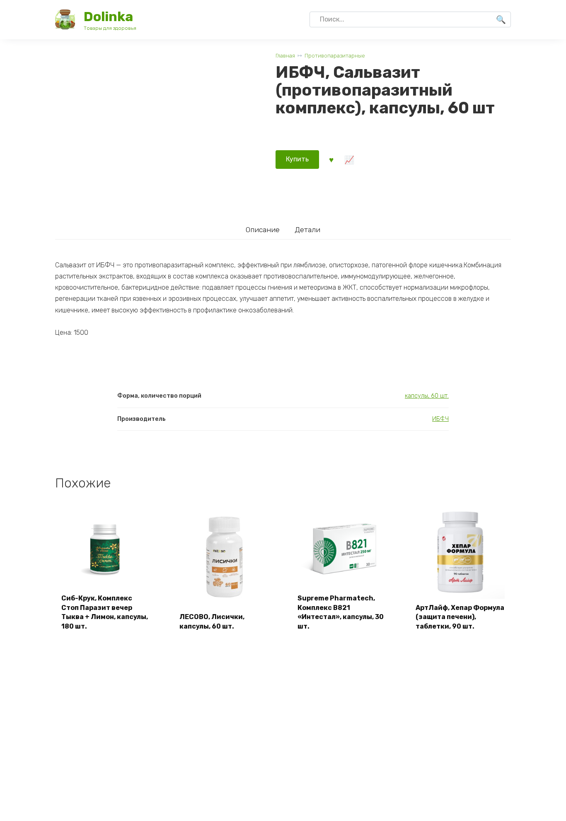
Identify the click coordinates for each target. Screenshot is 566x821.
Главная (285, 56)
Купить (297, 159)
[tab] (262, 229)
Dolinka (108, 16)
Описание (263, 230)
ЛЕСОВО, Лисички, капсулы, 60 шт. (211, 621)
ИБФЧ (440, 419)
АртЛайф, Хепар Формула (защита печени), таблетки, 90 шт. (460, 617)
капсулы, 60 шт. (427, 395)
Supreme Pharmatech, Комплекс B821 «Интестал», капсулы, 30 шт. (341, 612)
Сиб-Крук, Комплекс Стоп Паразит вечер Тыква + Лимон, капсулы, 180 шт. (104, 612)
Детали (307, 230)
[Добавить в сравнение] (349, 159)
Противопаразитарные (335, 56)
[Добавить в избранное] (331, 159)
